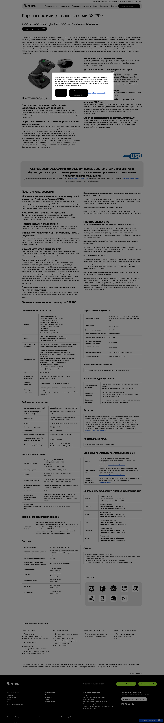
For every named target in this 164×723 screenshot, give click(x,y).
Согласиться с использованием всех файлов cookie (79, 93)
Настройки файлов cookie (96, 93)
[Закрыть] (111, 74)
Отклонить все (61, 93)
